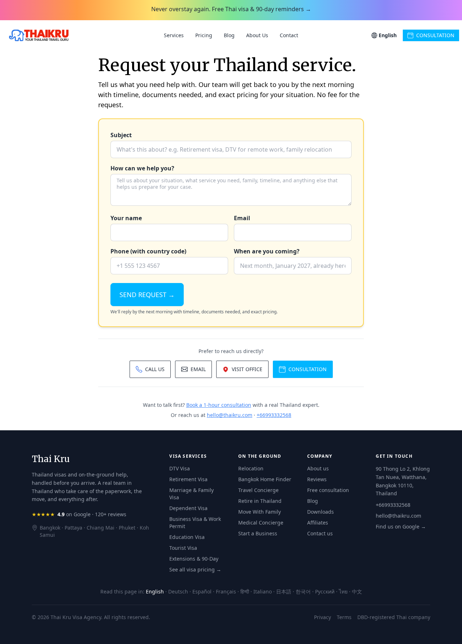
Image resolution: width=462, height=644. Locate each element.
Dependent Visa (188, 508)
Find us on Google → (401, 526)
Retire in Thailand (260, 500)
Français (226, 591)
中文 (357, 591)
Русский (325, 591)
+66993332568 (274, 415)
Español (202, 591)
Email (242, 218)
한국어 (303, 591)
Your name (126, 218)
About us (318, 468)
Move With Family (259, 511)
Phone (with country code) (148, 251)
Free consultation (328, 490)
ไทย (343, 591)
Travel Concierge (258, 490)
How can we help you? (142, 168)
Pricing (203, 35)
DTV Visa (179, 468)
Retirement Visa (188, 479)
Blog (229, 35)
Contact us (320, 533)
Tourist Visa (183, 547)
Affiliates (317, 522)
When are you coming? (267, 251)
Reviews (317, 479)
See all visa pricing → (195, 569)
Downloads (320, 511)
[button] (384, 35)
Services (174, 35)
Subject (121, 135)
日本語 (283, 591)
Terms (344, 617)
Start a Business (257, 533)
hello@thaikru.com (229, 415)
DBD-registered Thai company (393, 617)
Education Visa (187, 537)
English (155, 591)
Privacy (322, 617)
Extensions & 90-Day (193, 558)
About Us (257, 35)
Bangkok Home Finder (264, 479)
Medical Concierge (260, 522)
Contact (289, 35)
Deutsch (178, 591)
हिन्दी (244, 591)
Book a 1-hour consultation (218, 404)
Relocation (250, 468)
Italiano (262, 591)
